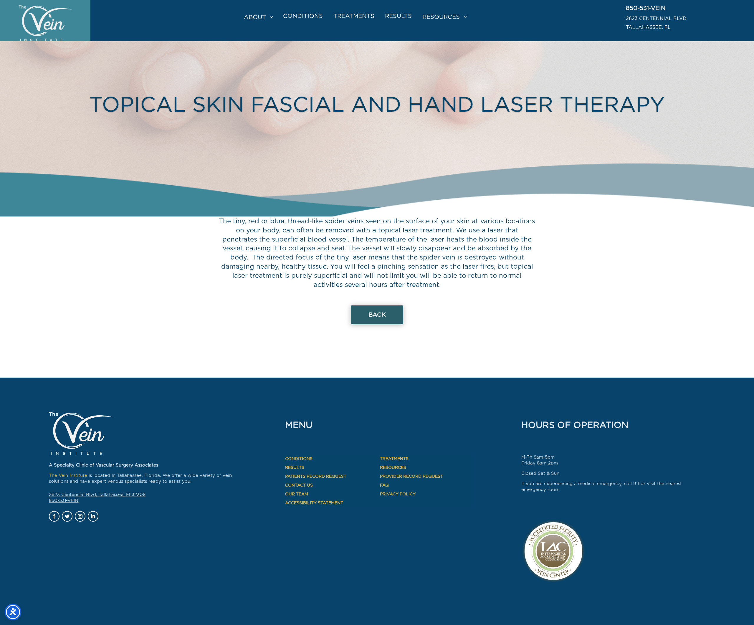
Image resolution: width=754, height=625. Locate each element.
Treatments (353, 16)
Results (398, 16)
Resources (441, 17)
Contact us (299, 485)
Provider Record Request (411, 476)
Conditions (303, 16)
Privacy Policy (398, 494)
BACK (377, 315)
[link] (45, 20)
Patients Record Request (315, 476)
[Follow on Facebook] (54, 516)
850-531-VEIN (646, 8)
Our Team (296, 494)
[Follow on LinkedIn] (93, 516)
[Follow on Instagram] (80, 516)
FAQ (384, 485)
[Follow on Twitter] (67, 516)
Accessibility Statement (314, 503)
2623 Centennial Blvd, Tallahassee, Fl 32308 (97, 494)
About (255, 17)
